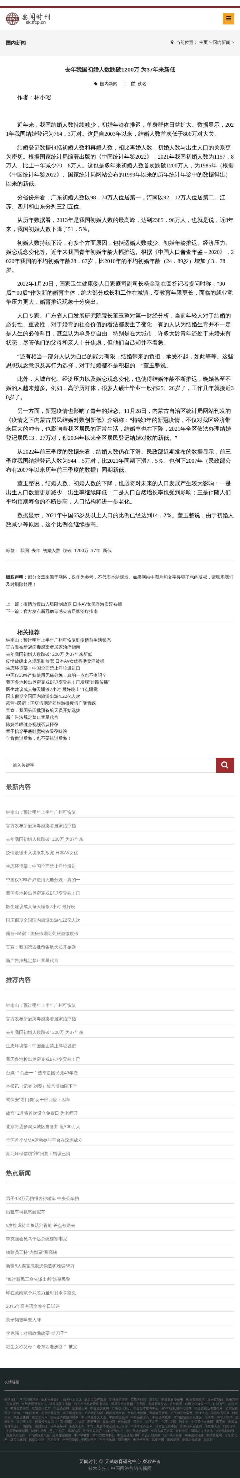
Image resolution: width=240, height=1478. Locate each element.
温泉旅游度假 (61, 1435)
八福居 (79, 1421)
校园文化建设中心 (197, 1404)
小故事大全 (212, 1426)
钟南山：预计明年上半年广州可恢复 (41, 812)
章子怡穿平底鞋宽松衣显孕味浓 (36, 731)
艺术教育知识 (93, 1413)
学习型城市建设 (137, 1430)
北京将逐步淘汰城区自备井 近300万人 (43, 1126)
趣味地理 (108, 1421)
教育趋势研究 (19, 1408)
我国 (24, 550)
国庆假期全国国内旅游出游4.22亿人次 (43, 696)
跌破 (67, 550)
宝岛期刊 (12, 1404)
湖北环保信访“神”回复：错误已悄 (38, 1153)
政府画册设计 (50, 1399)
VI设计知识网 (151, 1435)
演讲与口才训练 (202, 1430)
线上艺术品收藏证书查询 (91, 1404)
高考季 (209, 1417)
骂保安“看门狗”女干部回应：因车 (38, 1099)
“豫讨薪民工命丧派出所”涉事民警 (38, 1279)
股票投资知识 (44, 1421)
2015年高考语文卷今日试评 (33, 1306)
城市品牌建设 (225, 1430)
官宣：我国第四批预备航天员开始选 (41, 947)
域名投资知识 (114, 1430)
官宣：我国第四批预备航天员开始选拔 (43, 710)
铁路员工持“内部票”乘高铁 (31, 1252)
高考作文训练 (72, 1399)
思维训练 (41, 1426)
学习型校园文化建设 (188, 1417)
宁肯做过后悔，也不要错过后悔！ (39, 738)
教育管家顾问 (195, 1399)
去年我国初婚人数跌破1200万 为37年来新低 (49, 654)
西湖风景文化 (115, 1413)
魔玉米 (220, 1421)
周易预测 (93, 1421)
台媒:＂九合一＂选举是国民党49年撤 (42, 1073)
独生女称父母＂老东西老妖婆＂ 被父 (41, 1346)
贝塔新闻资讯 (157, 1404)
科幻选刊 (219, 1404)
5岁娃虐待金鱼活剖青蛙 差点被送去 (40, 1225)
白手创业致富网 (181, 1413)
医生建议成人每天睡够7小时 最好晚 (40, 906)
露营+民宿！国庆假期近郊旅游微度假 (42, 933)
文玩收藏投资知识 (34, 1404)
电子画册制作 (72, 1413)
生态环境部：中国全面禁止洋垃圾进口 (43, 668)
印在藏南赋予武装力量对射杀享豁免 (41, 1293)
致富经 (208, 1439)
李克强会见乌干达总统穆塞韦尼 (36, 1239)
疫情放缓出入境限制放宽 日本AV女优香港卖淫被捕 (72, 604)
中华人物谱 (224, 1417)
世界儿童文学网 (60, 1404)
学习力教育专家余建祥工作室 (107, 1426)
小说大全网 (76, 1426)
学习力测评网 (29, 1399)
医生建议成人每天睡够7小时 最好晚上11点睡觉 (52, 689)
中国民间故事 (161, 1417)
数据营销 (232, 1399)
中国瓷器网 (61, 1408)
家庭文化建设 (191, 1439)
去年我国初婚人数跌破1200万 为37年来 (44, 839)
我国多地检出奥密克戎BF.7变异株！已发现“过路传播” (58, 682)
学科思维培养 (118, 1399)
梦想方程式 (138, 1399)
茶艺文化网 (40, 1417)
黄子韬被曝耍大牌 (23, 1320)
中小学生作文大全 (93, 1417)
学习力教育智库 (162, 1430)
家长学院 (182, 1430)
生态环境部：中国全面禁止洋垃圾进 (41, 866)
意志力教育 (57, 1430)
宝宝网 (140, 1404)
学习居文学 (24, 1421)
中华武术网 (30, 1413)
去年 (36, 550)
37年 (95, 550)
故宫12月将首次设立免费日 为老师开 (42, 1113)
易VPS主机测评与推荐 (176, 1408)
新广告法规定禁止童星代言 (32, 717)
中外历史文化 (140, 1417)
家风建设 (173, 1439)
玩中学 (183, 1421)
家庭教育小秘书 (172, 1399)
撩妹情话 (201, 1413)
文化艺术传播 (137, 1413)
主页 (203, 42)
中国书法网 (107, 1439)
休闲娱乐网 (58, 1426)
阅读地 (27, 1426)
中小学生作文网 (141, 1426)
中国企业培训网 (128, 1435)
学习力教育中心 (103, 1435)
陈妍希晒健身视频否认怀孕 (32, 724)
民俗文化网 (36, 1439)
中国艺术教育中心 (145, 1408)
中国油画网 (89, 1439)
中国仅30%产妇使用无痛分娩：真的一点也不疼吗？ (56, 675)
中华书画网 (141, 1439)
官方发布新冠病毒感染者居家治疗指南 (60, 611)
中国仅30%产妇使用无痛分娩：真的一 (43, 879)
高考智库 (74, 1430)
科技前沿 (124, 1421)
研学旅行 (10, 1399)
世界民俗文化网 (122, 1404)
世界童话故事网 (166, 1426)
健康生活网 (39, 1430)
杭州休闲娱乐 (172, 1435)
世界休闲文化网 (191, 1426)
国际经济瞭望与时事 (64, 1417)
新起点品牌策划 (95, 1399)
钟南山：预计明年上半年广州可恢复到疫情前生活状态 (58, 640)
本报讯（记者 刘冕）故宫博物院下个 (41, 1086)
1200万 (81, 550)
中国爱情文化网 (202, 1421)
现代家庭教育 (92, 1430)
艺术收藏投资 (50, 1413)
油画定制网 (215, 1399)
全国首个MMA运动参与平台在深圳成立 (44, 1140)
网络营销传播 (194, 1435)
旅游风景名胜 (15, 1435)
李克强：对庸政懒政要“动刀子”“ (37, 1333)
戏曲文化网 (21, 1417)
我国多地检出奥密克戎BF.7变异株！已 (43, 893)
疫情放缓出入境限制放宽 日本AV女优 (42, 852)
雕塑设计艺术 (41, 1408)
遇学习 (137, 1421)
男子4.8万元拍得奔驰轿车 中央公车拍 (42, 1198)
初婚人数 (51, 550)
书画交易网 (70, 1439)
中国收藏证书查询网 (208, 1408)
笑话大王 (151, 1421)
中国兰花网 (168, 1421)
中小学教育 (82, 1435)
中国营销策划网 (17, 1430)
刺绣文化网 (214, 1435)
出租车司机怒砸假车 (25, 1212)
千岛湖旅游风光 (39, 1435)
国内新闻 (221, 42)
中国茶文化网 (118, 1417)
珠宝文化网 (18, 1439)
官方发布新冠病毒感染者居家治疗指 (41, 825)
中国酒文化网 (99, 1408)
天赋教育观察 (158, 1413)
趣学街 (153, 1399)
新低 (107, 550)
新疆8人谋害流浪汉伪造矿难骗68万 (40, 1266)
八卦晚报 (176, 1404)
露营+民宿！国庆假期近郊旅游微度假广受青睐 (51, 703)
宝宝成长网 (80, 1408)
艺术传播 (53, 1439)
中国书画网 (64, 1421)
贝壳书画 (124, 1439)
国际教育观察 (220, 1413)
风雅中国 (158, 1439)
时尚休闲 (229, 1426)
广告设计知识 (121, 1408)
